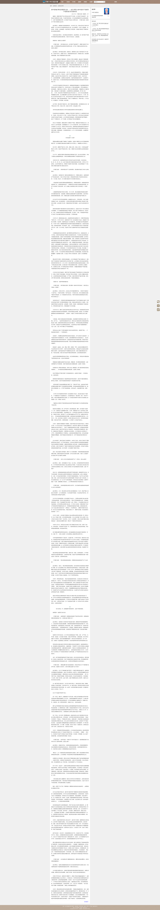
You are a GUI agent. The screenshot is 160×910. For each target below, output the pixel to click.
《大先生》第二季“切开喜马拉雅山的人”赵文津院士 (100, 24)
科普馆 (85, 1)
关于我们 (90, 906)
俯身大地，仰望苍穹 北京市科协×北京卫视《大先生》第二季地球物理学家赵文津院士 (100, 34)
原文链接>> (86, 901)
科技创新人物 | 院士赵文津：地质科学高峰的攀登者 (100, 40)
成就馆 (79, 1)
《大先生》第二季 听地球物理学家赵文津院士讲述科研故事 (100, 29)
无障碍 (115, 1)
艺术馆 (73, 1)
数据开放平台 (95, 906)
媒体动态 (55, 5)
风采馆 (68, 1)
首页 (62, 1)
